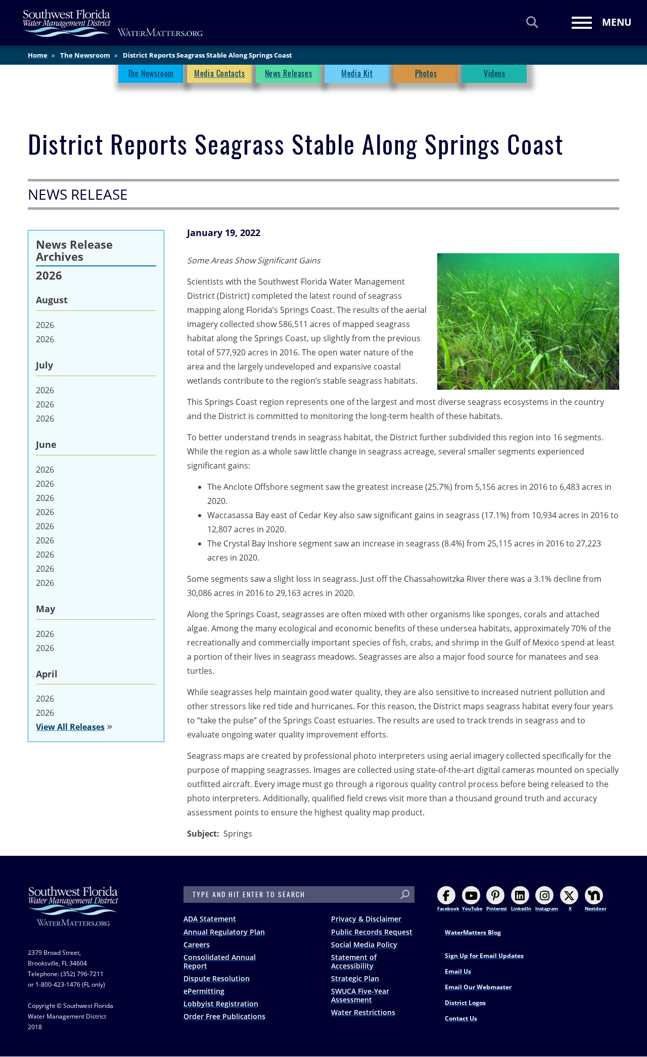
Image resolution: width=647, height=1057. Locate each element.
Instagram (546, 908)
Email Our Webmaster (478, 987)
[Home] (113, 23)
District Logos (465, 1002)
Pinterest (496, 908)
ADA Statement (209, 919)
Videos (494, 73)
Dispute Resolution (216, 978)
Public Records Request (371, 932)
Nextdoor (596, 908)
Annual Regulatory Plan (224, 932)
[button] (528, 321)
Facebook (448, 908)
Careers (196, 944)
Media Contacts (219, 73)
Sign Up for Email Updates (484, 955)
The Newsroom (85, 55)
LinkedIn (521, 908)
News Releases (288, 73)
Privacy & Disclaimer (366, 919)
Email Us (458, 971)
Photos (426, 73)
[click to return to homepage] (73, 916)
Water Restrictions (363, 1012)
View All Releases (70, 726)
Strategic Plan (355, 978)
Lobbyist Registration (220, 1003)
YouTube (472, 908)
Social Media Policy (364, 944)
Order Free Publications (224, 1016)
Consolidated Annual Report (219, 961)
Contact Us (461, 1018)
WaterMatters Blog (473, 932)
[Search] (532, 22)
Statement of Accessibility (354, 961)
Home (38, 55)
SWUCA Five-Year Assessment (360, 995)
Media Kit (357, 73)
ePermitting (203, 991)
